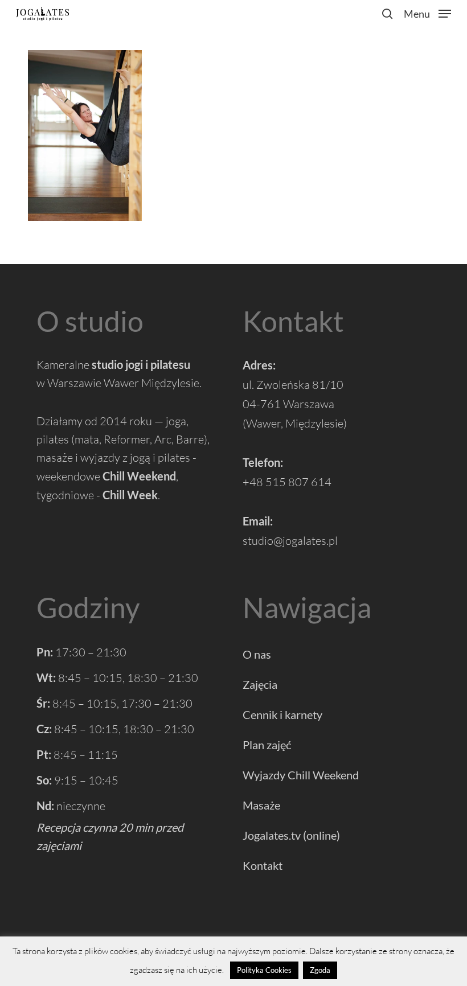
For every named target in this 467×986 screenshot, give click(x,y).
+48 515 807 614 (287, 482)
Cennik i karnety (282, 714)
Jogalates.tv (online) (291, 835)
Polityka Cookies (264, 970)
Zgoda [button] (320, 970)
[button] (427, 12)
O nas (257, 654)
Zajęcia (260, 684)
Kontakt (262, 865)
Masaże (261, 805)
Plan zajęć (267, 744)
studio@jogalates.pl (290, 540)
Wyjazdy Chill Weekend (301, 775)
